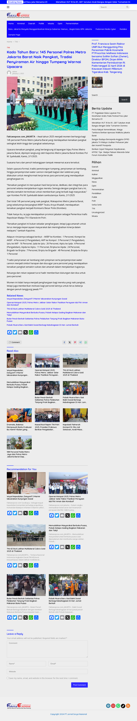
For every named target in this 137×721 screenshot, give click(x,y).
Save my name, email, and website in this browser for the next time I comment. (43, 678)
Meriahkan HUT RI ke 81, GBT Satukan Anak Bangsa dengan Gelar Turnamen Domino (73, 2)
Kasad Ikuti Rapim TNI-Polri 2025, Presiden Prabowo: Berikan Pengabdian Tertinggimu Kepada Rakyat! (47, 427)
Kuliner (95, 174)
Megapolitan (97, 178)
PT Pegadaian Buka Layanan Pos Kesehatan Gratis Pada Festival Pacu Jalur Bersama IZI (110, 116)
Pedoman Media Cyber (106, 29)
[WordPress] (108, 706)
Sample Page (14, 35)
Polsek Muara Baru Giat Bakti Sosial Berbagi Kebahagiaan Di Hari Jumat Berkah (43, 325)
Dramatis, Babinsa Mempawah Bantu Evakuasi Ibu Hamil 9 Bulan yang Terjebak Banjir (19, 427)
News (94, 182)
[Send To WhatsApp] (86, 342)
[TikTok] (123, 706)
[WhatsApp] (118, 706)
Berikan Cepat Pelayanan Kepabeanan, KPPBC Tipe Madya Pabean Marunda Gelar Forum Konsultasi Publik (111, 152)
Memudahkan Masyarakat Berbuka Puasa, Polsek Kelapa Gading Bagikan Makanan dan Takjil (46, 313)
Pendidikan (96, 193)
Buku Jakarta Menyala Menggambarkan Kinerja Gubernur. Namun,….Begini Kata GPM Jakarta (50, 29)
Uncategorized (98, 212)
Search (95, 95)
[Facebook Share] (64, 342)
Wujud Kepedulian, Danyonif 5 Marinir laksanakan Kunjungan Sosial (37, 299)
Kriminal (21, 23)
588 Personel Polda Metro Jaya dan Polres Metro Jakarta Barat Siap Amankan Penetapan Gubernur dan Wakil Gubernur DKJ (18, 454)
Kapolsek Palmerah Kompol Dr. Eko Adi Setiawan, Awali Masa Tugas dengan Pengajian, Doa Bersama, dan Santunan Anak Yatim (74, 427)
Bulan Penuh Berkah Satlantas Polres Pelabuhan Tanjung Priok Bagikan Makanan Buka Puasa (45, 320)
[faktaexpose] (18, 15)
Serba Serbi (97, 204)
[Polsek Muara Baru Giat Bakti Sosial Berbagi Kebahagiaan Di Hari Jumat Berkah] (75, 388)
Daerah (31, 23)
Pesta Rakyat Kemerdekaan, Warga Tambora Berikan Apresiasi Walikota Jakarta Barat (111, 132)
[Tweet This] (70, 342)
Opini (60, 23)
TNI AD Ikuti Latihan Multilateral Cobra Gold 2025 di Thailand (34, 309)
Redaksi (123, 29)
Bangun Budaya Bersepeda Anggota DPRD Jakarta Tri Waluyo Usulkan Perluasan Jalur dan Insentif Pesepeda (110, 142)
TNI (8, 47)
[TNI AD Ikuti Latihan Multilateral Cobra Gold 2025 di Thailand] (75, 361)
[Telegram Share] (80, 342)
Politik (41, 23)
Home (11, 23)
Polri (94, 201)
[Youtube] (113, 706)
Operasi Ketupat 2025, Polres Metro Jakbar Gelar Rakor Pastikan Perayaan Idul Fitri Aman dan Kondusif (47, 303)
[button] (127, 7)
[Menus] (8, 7)
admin (14, 71)
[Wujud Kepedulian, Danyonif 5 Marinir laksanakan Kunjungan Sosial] (19, 361)
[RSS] (128, 706)
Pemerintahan (72, 23)
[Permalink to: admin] (9, 72)
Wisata (51, 23)
